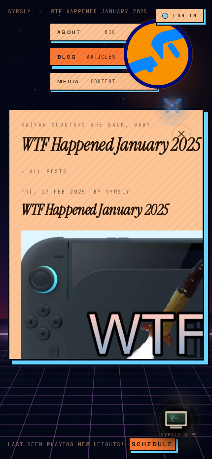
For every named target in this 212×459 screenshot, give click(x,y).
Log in (185, 15)
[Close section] (181, 134)
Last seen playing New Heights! (66, 444)
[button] (157, 54)
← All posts (44, 171)
